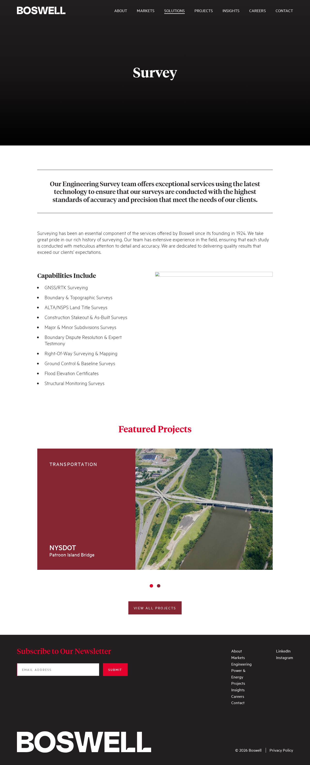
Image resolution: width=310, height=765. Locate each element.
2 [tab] (158, 586)
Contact (238, 702)
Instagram (284, 657)
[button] (155, 607)
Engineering (241, 664)
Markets (238, 657)
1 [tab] (151, 586)
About (236, 650)
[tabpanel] (155, 509)
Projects (238, 683)
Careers (237, 696)
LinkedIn (283, 650)
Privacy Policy (281, 750)
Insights (238, 689)
